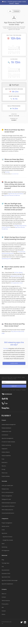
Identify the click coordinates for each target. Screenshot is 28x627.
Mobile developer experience (9, 502)
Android (16, 11)
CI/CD (3, 529)
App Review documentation (15, 193)
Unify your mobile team (7, 485)
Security (4, 466)
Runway (7, 172)
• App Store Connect (7, 536)
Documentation (5, 570)
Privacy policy (5, 604)
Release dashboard (6, 428)
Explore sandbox (6, 476)
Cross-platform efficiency (8, 506)
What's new (4, 472)
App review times (6, 577)
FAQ (3, 566)
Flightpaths (4, 448)
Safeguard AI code (6, 499)
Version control (5, 526)
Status (3, 614)
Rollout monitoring (6, 445)
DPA (3, 607)
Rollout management (7, 495)
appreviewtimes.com (16, 276)
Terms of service (6, 600)
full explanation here (17, 283)
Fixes (3, 459)
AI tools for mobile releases (8, 441)
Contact (4, 597)
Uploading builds (6, 258)
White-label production (7, 509)
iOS (10, 11)
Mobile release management (9, 424)
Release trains (5, 489)
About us (4, 593)
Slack (3, 543)
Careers (4, 611)
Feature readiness (6, 455)
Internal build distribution (8, 513)
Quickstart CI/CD (6, 573)
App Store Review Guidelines (12, 195)
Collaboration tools (6, 431)
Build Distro (4, 462)
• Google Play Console (7, 540)
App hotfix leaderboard (7, 584)
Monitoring (4, 547)
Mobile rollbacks (6, 452)
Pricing (3, 469)
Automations (5, 435)
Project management (7, 523)
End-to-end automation (7, 492)
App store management (7, 438)
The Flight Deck (5, 563)
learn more (14, 363)
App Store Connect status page (9, 580)
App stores (4, 533)
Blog (3, 559)
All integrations (5, 550)
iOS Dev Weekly (18, 272)
